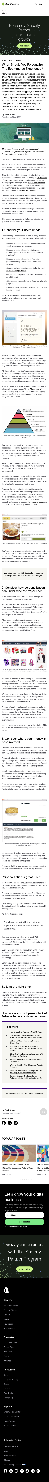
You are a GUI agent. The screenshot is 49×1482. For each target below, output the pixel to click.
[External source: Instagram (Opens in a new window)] (22, 1471)
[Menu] (46, 4)
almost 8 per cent (28, 190)
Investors (7, 1319)
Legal (6, 1451)
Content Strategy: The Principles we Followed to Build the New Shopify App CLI (26, 1077)
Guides (6, 1384)
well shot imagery (36, 502)
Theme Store (9, 1347)
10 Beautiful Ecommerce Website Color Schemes (17, 1169)
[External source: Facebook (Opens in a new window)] (4, 1123)
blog (4, 60)
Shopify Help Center (12, 1412)
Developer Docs (10, 1342)
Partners (7, 1356)
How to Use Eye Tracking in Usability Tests (26, 1032)
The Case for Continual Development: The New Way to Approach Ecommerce (26, 1072)
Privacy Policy (10, 1455)
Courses (7, 1388)
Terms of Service (11, 1446)
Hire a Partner (9, 1421)
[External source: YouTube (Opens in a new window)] (16, 1471)
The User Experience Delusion (31, 1093)
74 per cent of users (36, 183)
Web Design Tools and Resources (15, 1164)
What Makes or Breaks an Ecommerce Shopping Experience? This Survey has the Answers (26, 1048)
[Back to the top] (6, 1290)
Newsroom (8, 1324)
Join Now (39, 4)
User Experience (15, 60)
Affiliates (7, 1361)
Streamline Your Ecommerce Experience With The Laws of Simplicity (26, 1055)
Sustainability (9, 1328)
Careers (7, 1315)
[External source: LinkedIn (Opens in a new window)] (16, 1123)
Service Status (10, 1425)
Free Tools (8, 1393)
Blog (6, 1375)
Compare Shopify (11, 1379)
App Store (8, 1352)
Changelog (8, 1398)
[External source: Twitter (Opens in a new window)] (10, 1123)
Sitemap (7, 1460)
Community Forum (11, 1416)
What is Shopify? (11, 1306)
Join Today (24, 46)
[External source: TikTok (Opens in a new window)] (27, 1471)
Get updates (24, 1222)
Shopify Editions (10, 1310)
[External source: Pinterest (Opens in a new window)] (38, 1471)
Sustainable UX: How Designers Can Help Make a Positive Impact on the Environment (26, 1036)
